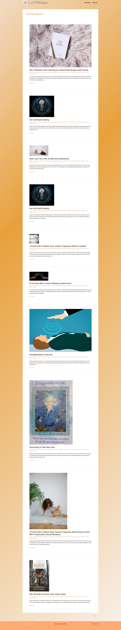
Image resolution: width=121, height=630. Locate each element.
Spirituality (82, 72)
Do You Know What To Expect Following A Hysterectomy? (50, 283)
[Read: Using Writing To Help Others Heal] (51, 412)
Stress (87, 72)
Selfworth (78, 72)
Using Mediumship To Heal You (40, 355)
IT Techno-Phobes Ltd (94, 623)
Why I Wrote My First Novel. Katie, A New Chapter (47, 594)
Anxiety (31, 72)
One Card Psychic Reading (39, 120)
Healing (43, 72)
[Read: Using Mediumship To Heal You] (60, 330)
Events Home (88, 2)
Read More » (32, 83)
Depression (39, 72)
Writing (31, 73)
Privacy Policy (63, 624)
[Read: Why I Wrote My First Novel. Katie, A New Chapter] (39, 575)
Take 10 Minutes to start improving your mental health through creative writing (58, 70)
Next (95, 615)
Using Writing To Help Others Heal (42, 447)
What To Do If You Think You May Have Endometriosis (49, 159)
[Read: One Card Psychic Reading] (41, 106)
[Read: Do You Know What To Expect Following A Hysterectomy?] (38, 276)
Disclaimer (57, 624)
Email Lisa (95, 2)
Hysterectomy (49, 72)
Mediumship (55, 72)
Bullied (34, 72)
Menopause (61, 72)
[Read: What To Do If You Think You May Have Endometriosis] (38, 150)
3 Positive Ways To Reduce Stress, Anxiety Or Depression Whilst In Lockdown (57, 246)
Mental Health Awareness (69, 72)
